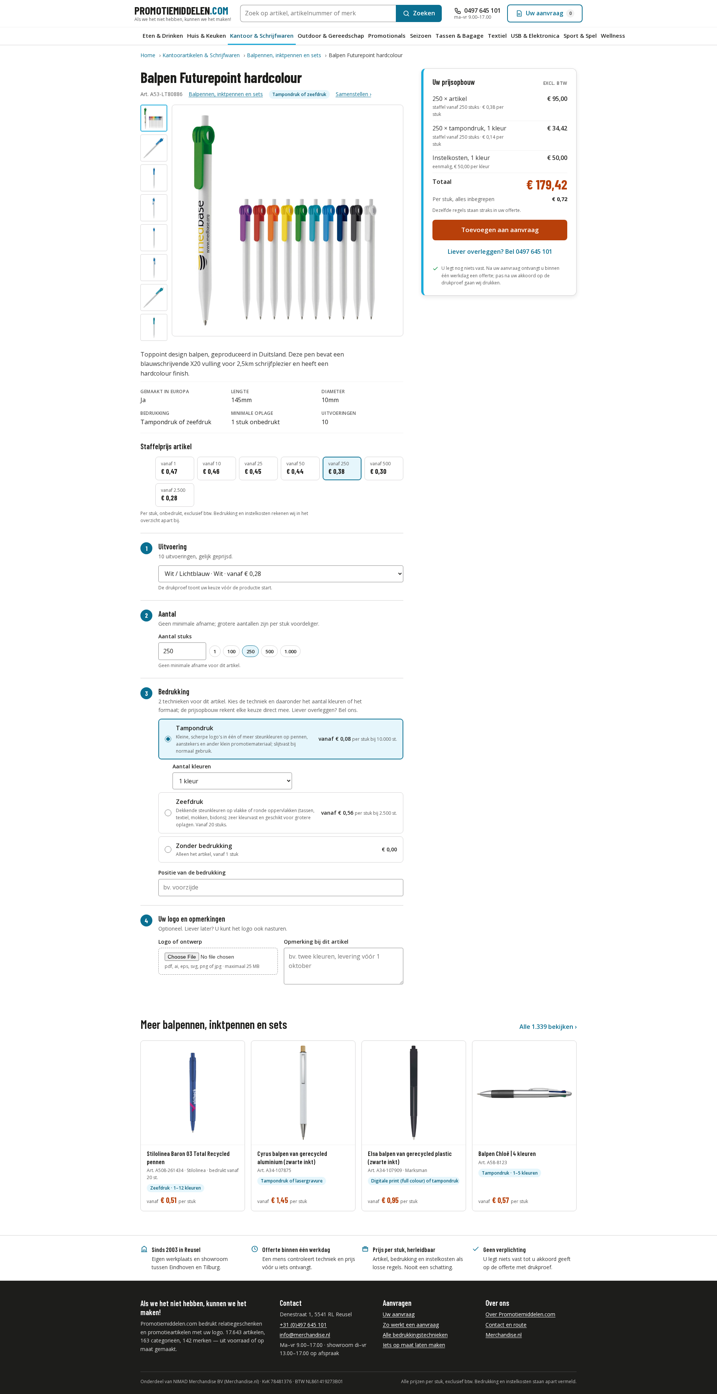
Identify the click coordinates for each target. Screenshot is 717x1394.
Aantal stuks (175, 636)
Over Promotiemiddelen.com (520, 1314)
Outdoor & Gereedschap (331, 35)
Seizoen (420, 35)
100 (231, 651)
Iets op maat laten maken (414, 1344)
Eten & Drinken (163, 35)
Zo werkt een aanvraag (411, 1324)
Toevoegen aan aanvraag (500, 229)
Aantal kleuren (192, 766)
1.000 (290, 651)
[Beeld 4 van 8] (153, 207)
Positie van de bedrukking (192, 872)
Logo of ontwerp (180, 941)
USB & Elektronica (535, 35)
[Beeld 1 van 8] (153, 118)
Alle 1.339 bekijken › (548, 1027)
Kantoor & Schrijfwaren (262, 35)
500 (269, 651)
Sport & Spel (580, 35)
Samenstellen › (353, 94)
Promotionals (387, 35)
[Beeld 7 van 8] (153, 297)
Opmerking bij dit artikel (316, 941)
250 (250, 651)
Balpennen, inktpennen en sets (284, 55)
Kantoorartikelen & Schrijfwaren (201, 55)
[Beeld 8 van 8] (153, 327)
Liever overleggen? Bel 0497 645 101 (500, 251)
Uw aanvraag (399, 1314)
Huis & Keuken (206, 35)
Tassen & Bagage (459, 35)
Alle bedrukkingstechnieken (415, 1334)
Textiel (497, 35)
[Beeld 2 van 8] (153, 148)
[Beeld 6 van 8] (153, 267)
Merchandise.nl (503, 1334)
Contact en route (506, 1324)
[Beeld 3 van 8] (153, 177)
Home (147, 55)
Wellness (613, 35)
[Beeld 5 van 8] (153, 237)
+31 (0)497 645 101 (303, 1324)
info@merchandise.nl (305, 1334)
